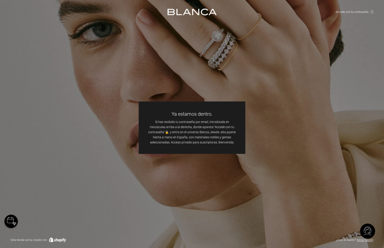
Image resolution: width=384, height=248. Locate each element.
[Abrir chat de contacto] (367, 231)
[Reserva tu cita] (11, 221)
